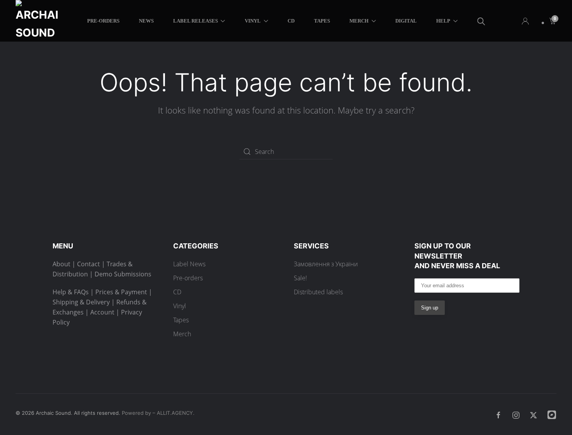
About (61, 264)
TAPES (322, 21)
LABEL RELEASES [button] (195, 21)
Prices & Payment (121, 292)
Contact (88, 264)
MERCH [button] (358, 21)
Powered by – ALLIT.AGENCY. (157, 413)
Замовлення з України (326, 264)
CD (291, 21)
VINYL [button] (253, 21)
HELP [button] (443, 21)
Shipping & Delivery (81, 302)
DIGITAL (406, 21)
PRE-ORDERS (103, 21)
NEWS (146, 21)
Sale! (300, 278)
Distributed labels (318, 292)
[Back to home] (38, 21)
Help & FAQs (71, 292)
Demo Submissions (123, 274)
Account (102, 312)
